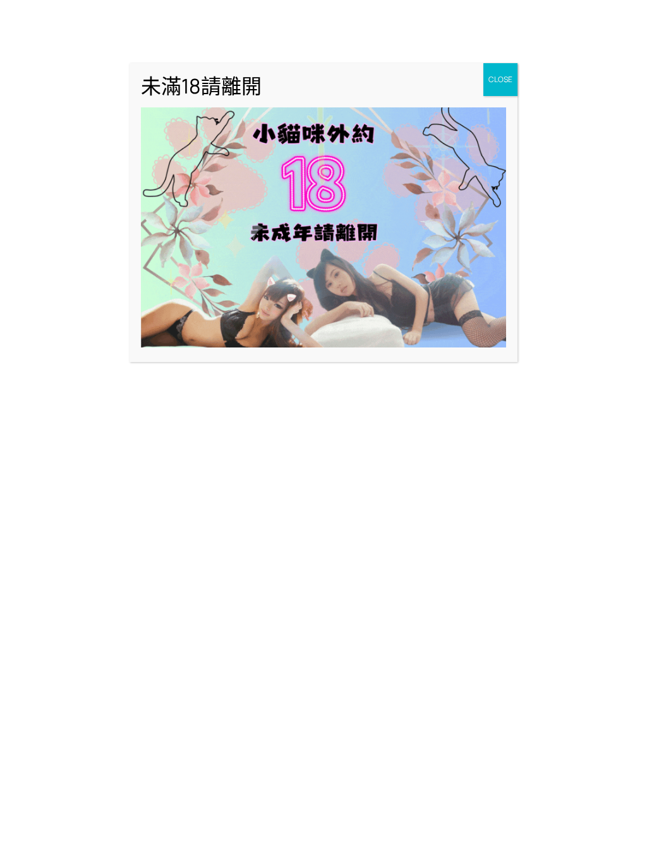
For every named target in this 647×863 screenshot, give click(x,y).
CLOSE (500, 79)
